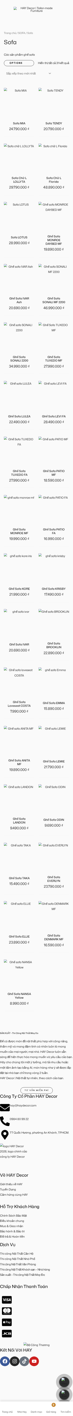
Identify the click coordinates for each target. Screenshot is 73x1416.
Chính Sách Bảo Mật (13, 1216)
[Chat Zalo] (64, 1395)
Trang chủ (10, 33)
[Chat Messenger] (64, 1382)
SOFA (21, 33)
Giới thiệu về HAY (11, 1184)
